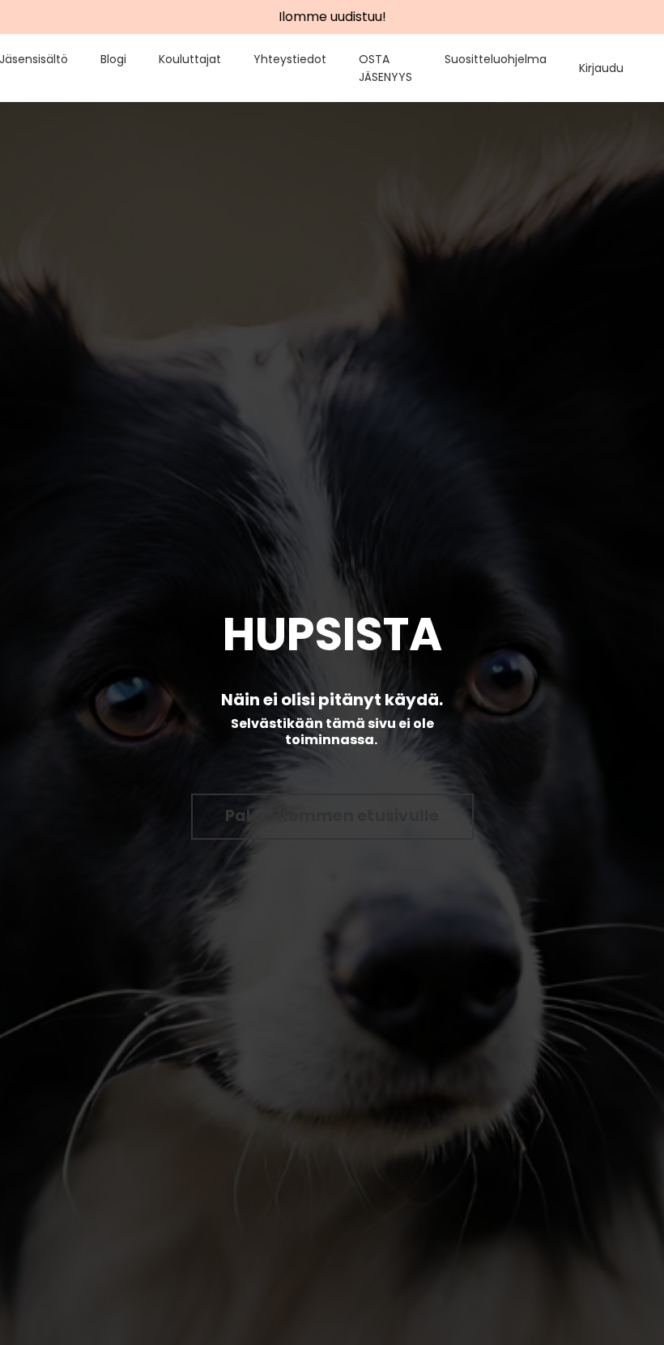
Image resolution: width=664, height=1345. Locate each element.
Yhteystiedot (289, 59)
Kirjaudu (601, 68)
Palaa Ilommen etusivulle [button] (332, 816)
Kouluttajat (190, 59)
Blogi (113, 59)
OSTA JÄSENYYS (385, 68)
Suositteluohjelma (496, 59)
